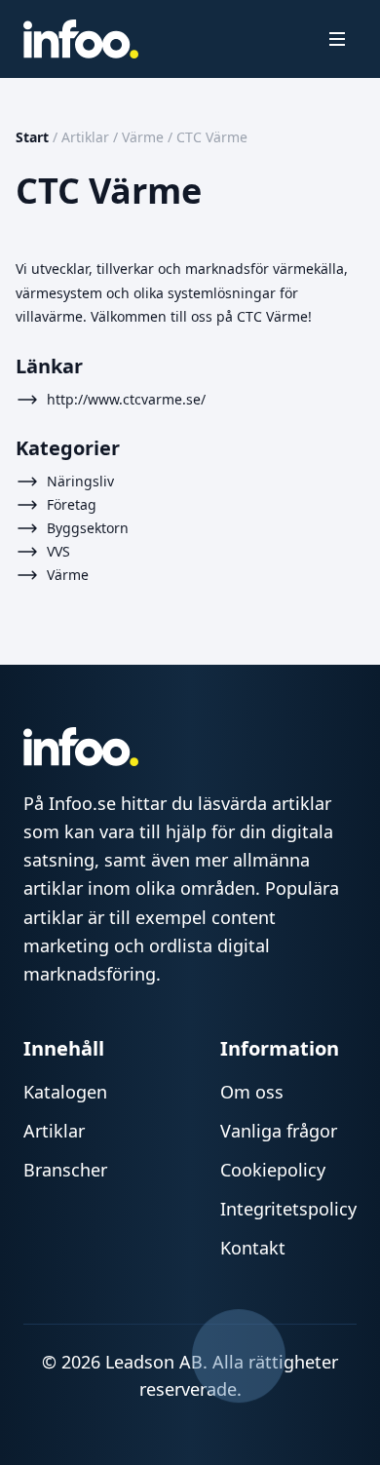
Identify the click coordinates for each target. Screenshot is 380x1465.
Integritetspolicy (288, 1208)
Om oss (252, 1091)
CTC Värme (211, 137)
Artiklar (85, 137)
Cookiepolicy (272, 1169)
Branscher (65, 1169)
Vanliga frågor (278, 1130)
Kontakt (252, 1247)
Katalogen (65, 1091)
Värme (143, 137)
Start (32, 137)
